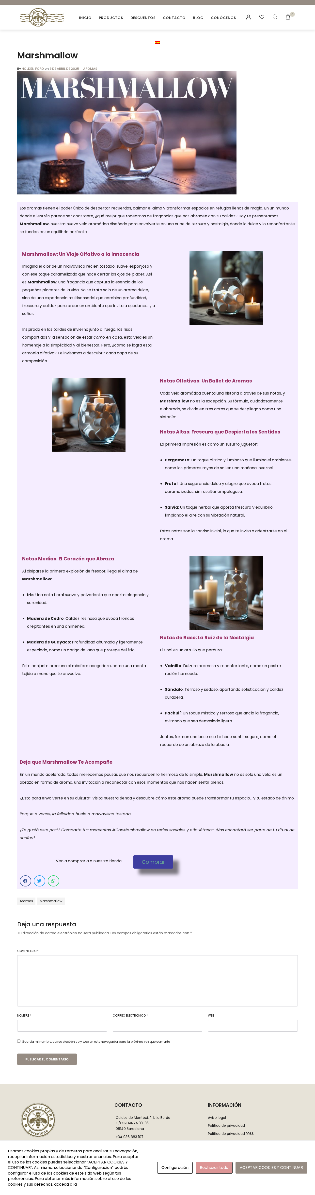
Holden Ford (33, 68)
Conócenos (223, 17)
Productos (111, 17)
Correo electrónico (130, 1015)
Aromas (90, 68)
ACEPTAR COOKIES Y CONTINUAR (271, 1167)
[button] (153, 862)
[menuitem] (157, 42)
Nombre (24, 1015)
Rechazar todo (214, 1167)
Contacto (174, 17)
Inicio (85, 17)
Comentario (28, 951)
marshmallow (51, 901)
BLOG (198, 17)
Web (211, 1015)
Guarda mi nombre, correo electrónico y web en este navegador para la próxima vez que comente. (96, 1041)
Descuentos (143, 17)
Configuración (175, 1167)
